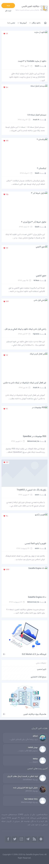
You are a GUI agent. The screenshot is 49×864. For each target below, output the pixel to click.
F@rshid (36, 334)
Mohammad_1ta (33, 441)
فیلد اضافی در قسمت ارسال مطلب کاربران (22, 776)
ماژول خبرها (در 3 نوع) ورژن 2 (33, 222)
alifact (35, 736)
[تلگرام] (27, 839)
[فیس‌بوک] (8, 839)
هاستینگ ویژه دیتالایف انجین (34, 714)
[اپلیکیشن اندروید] (41, 839)
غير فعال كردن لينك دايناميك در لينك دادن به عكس (24, 382)
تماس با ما (11, 23)
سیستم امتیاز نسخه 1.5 (36, 114)
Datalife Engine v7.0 (37, 597)
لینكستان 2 (41, 168)
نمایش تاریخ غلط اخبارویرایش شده (25, 787)
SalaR (37, 66)
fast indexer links (31, 799)
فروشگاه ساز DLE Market (34, 654)
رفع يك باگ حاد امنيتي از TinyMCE (31, 490)
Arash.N (36, 119)
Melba (35, 759)
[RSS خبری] (34, 839)
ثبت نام (8, 10)
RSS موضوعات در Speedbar (34, 436)
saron (37, 495)
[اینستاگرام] (21, 839)
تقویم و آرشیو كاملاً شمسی (35, 543)
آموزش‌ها (23, 23)
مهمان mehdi (33, 747)
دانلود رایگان (36, 23)
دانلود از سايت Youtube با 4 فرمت (32, 61)
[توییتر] (14, 839)
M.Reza (36, 280)
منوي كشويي (41, 275)
